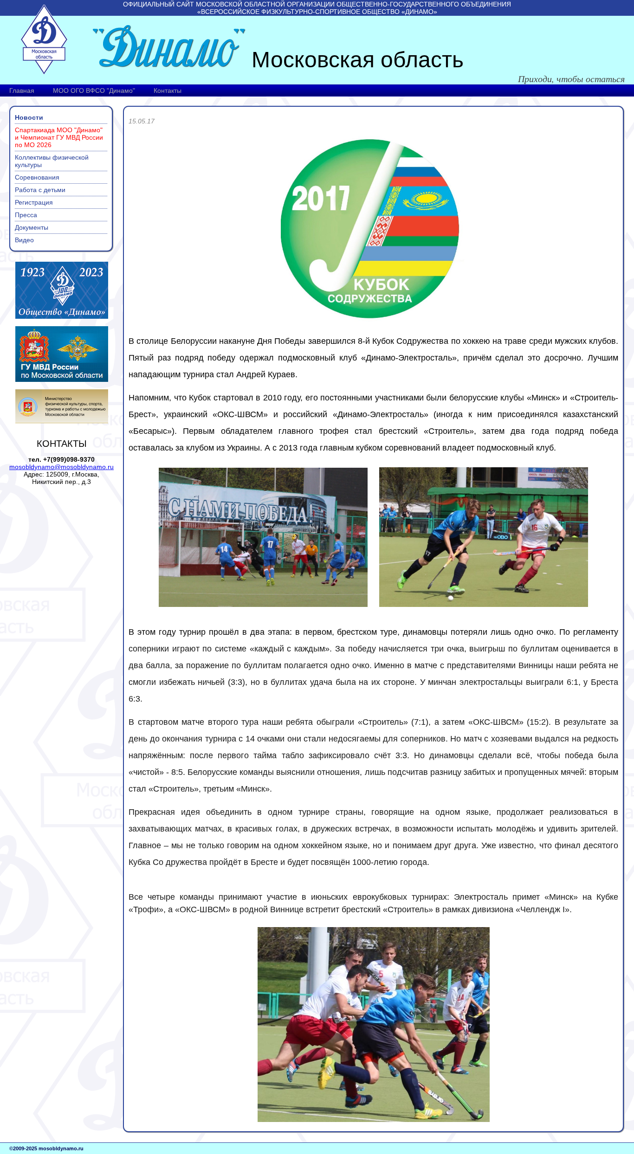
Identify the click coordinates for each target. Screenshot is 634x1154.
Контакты (167, 90)
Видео (24, 240)
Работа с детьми (40, 189)
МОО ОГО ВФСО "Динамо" (94, 90)
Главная (21, 90)
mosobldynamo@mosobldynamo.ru (61, 467)
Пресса (26, 215)
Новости (29, 117)
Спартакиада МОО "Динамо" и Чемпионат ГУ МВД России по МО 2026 (59, 137)
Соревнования (37, 177)
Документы (31, 227)
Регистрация (34, 202)
